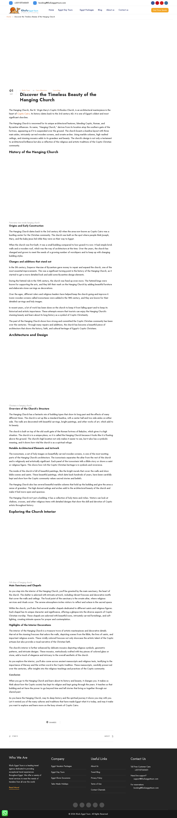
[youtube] (162, 3)
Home (51, 10)
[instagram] (166, 3)
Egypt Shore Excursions (60, 778)
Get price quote (160, 10)
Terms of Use (96, 784)
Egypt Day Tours (65, 10)
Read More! (14, 787)
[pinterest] (157, 3)
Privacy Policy (96, 778)
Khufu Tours (26, 90)
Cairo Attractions (41, 90)
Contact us (123, 10)
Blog (100, 10)
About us (110, 10)
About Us (94, 766)
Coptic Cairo (23, 113)
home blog (56, 90)
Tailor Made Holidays (59, 784)
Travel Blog (95, 772)
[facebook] (153, 3)
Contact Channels (98, 789)
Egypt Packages (87, 10)
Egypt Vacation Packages (61, 766)
